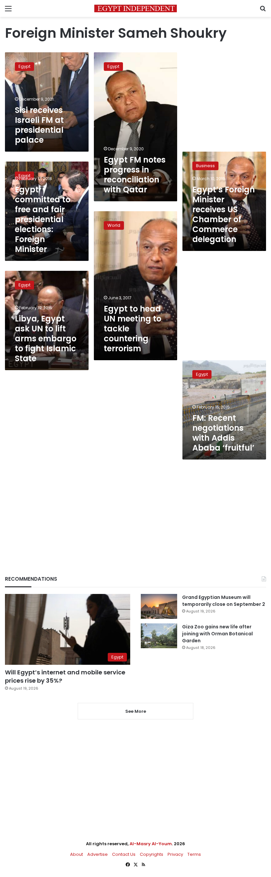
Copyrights (151, 854)
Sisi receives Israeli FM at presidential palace (39, 125)
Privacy (175, 854)
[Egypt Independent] (135, 8)
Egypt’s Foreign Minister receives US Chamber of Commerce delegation (223, 214)
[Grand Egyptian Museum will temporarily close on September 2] (159, 606)
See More (135, 711)
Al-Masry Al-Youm (151, 844)
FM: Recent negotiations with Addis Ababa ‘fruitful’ (223, 433)
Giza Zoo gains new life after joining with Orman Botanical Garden (217, 633)
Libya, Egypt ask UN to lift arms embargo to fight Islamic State (45, 338)
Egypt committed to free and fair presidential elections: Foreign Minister (42, 219)
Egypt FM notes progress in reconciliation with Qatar (135, 174)
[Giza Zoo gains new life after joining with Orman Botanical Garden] (159, 635)
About (76, 854)
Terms (194, 854)
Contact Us (124, 854)
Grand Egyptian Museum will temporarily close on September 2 (223, 601)
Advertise (97, 854)
